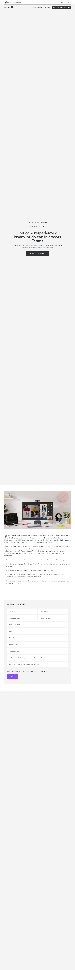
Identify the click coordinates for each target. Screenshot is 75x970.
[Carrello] (68, 2)
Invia (12, 677)
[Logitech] (13, 2)
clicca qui (44, 671)
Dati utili (37, 222)
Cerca (62, 2)
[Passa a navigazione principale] (73, 2)
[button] (8, 7)
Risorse (31, 222)
